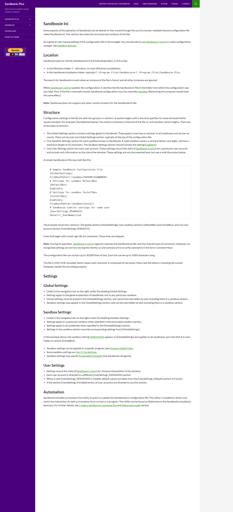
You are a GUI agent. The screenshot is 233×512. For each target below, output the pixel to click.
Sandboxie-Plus (14, 4)
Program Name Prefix (121, 348)
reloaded (142, 91)
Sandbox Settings (67, 45)
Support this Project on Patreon (114, 4)
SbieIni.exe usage (131, 405)
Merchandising (150, 4)
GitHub (164, 4)
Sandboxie (9, 25)
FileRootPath (97, 336)
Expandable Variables (90, 355)
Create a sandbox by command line (98, 405)
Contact (186, 4)
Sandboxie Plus (12, 19)
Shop (136, 4)
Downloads (10, 31)
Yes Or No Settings (86, 352)
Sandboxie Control (156, 41)
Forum (175, 4)
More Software (12, 37)
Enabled (149, 144)
